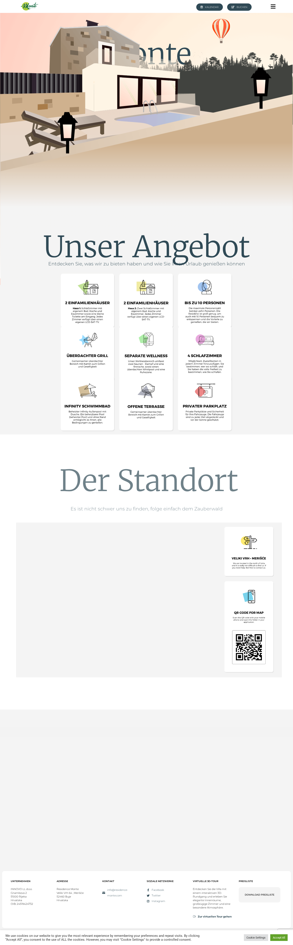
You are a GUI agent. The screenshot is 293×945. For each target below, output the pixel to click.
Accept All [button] (279, 937)
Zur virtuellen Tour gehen (215, 916)
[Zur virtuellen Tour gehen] (194, 916)
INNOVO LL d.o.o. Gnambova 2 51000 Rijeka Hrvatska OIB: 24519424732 (22, 896)
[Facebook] (148, 890)
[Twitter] (148, 895)
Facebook (158, 889)
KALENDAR (212, 7)
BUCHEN (242, 7)
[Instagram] (148, 901)
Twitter (156, 895)
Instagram (158, 901)
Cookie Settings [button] (256, 937)
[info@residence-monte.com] (103, 892)
